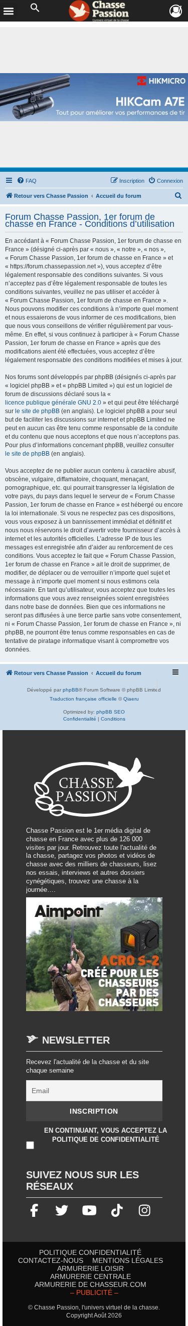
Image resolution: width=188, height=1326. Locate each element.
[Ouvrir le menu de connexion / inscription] (176, 11)
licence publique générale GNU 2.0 (53, 402)
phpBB (71, 690)
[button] (35, 8)
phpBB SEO (110, 712)
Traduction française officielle (83, 699)
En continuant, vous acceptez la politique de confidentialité (105, 1135)
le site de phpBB (37, 411)
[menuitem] (27, 181)
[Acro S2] (94, 959)
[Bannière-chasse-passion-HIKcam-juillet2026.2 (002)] (94, 97)
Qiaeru (131, 699)
